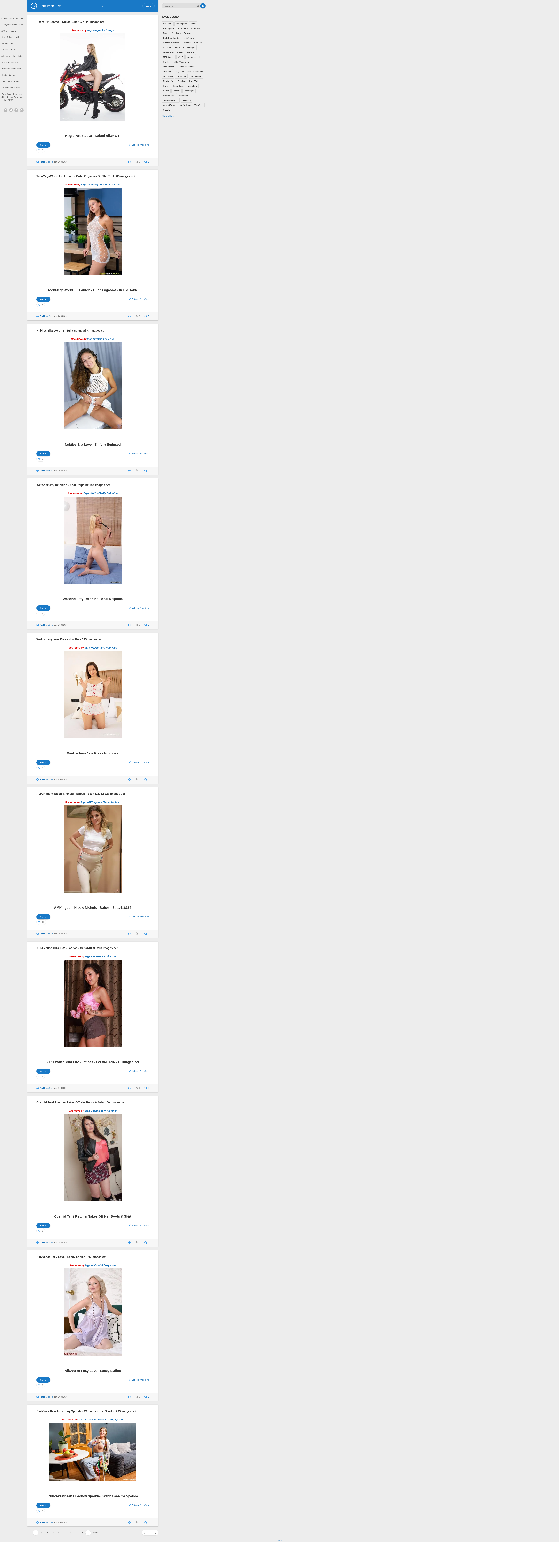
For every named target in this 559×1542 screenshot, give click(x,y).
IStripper (191, 47)
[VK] (5, 110)
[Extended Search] (197, 5)
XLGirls (166, 110)
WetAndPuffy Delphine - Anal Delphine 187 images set (73, 485)
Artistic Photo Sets (9, 62)
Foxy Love (110, 1265)
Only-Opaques (170, 67)
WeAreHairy (97, 647)
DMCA (280, 1540)
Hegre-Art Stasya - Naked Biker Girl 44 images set (70, 21)
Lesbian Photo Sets (10, 81)
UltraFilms (186, 100)
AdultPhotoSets (46, 162)
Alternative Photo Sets (11, 56)
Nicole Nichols (111, 802)
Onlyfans (167, 71)
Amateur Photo (8, 50)
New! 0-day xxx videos (11, 37)
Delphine (112, 493)
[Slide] (92, 119)
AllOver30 (97, 1265)
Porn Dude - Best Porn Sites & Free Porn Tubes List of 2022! (12, 97)
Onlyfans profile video (13, 24)
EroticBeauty (188, 38)
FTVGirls (167, 47)
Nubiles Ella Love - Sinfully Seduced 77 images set (70, 330)
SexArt (166, 91)
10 (82, 1533)
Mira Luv (111, 956)
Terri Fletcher (109, 1110)
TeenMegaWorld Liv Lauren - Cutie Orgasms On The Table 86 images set (85, 176)
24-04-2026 (62, 162)
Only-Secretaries (188, 67)
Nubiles (97, 339)
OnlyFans (179, 71)
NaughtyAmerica (194, 57)
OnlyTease (168, 76)
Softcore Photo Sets (10, 87)
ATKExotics (98, 956)
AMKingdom (94, 802)
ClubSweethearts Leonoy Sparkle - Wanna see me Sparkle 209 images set (86, 1411)
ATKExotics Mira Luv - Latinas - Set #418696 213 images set (77, 948)
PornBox (182, 81)
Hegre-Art (99, 30)
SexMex (176, 91)
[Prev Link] (146, 1532)
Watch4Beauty (169, 105)
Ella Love (108, 339)
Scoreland (192, 86)
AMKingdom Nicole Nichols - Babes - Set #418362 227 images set (80, 793)
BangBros (176, 33)
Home (102, 6)
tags (90, 30)
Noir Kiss (111, 647)
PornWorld (194, 81)
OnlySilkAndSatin (195, 71)
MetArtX (190, 52)
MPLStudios (168, 57)
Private (166, 86)
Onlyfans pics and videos (12, 18)
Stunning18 (189, 91)
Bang (165, 33)
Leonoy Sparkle (114, 1419)
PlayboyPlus (168, 81)
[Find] (203, 5)
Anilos (193, 23)
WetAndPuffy (98, 493)
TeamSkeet (183, 95)
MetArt (180, 52)
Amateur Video (8, 43)
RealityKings (178, 86)
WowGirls (198, 105)
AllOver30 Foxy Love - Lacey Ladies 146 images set (71, 1256)
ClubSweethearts (93, 1419)
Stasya (110, 30)
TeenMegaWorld (97, 184)
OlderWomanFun (181, 62)
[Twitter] (11, 110)
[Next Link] (154, 1532)
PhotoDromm (196, 76)
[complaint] (129, 162)
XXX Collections (8, 31)
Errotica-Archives (171, 43)
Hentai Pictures (8, 75)
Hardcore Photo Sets (11, 68)
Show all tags (168, 116)
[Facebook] (16, 110)
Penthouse (181, 76)
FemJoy (198, 43)
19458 (95, 1533)
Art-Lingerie (168, 28)
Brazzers (188, 33)
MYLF (180, 57)
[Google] (22, 110)
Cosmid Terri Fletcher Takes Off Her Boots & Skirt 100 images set (80, 1102)
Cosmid (95, 1110)
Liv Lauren (113, 184)
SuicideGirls (168, 95)
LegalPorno (168, 52)
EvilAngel (186, 43)
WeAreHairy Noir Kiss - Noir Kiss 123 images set (69, 639)
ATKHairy (195, 28)
